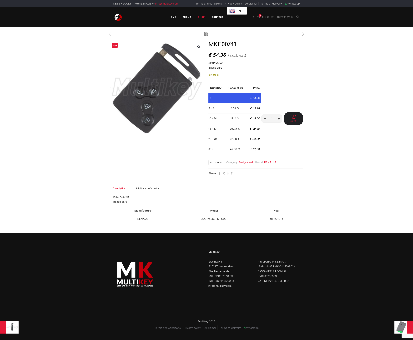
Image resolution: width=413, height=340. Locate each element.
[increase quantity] (279, 118)
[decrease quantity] (265, 118)
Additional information (148, 188)
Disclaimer (251, 3)
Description (119, 188)
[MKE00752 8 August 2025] (9, 327)
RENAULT (270, 162)
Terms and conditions (209, 3)
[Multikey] (118, 17)
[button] (199, 47)
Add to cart (293, 118)
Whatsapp (293, 3)
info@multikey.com (166, 3)
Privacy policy (233, 3)
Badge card (246, 162)
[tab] (119, 188)
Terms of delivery (271, 3)
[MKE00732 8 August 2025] (403, 327)
